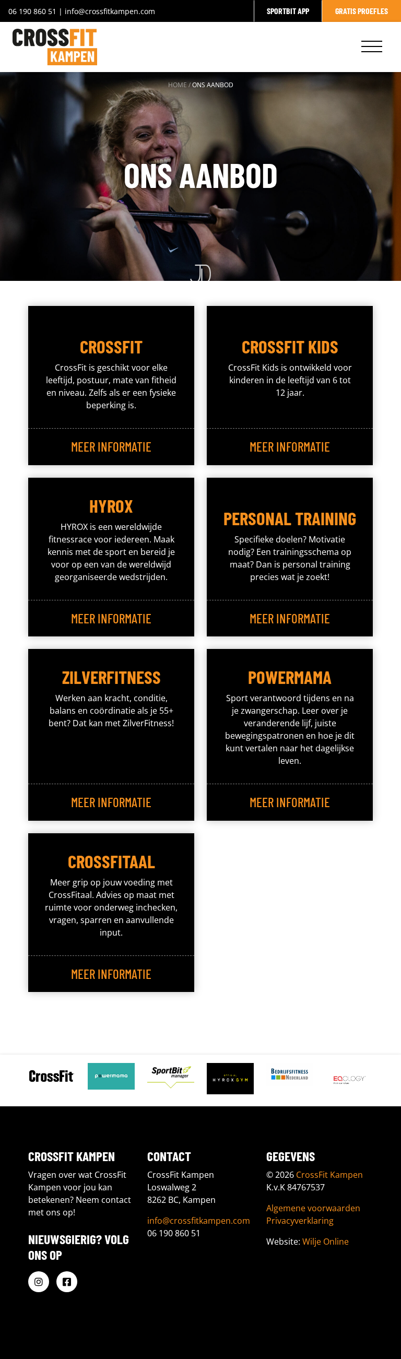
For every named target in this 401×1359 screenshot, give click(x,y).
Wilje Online (325, 1241)
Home (177, 84)
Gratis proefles (361, 11)
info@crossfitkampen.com (110, 11)
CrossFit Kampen (329, 1174)
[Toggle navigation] (371, 47)
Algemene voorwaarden (313, 1208)
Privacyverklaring (300, 1220)
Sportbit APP (288, 11)
